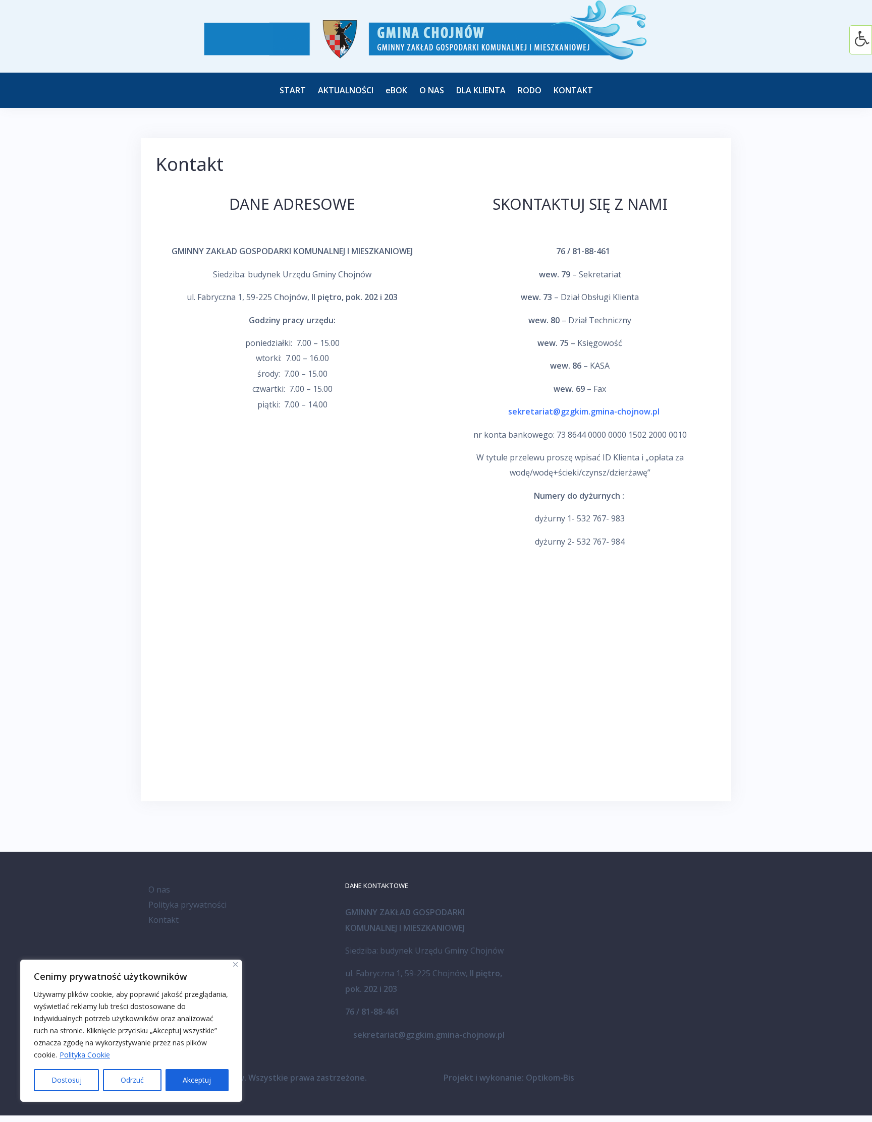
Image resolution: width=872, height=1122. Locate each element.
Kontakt (163, 919)
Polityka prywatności (187, 904)
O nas (159, 889)
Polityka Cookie (85, 1054)
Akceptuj (197, 1080)
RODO (529, 90)
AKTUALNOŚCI (345, 90)
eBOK (396, 90)
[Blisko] (235, 964)
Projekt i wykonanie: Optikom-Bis (509, 1077)
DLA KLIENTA (481, 90)
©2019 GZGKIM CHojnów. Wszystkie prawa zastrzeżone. (257, 1077)
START (293, 90)
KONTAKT (573, 90)
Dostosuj (66, 1080)
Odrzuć (132, 1080)
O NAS (431, 90)
